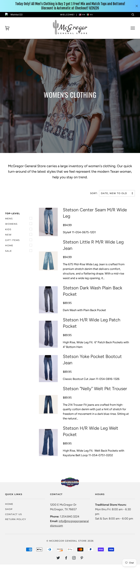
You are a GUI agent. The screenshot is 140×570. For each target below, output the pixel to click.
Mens (9, 218)
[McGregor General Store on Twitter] (58, 558)
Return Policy (15, 519)
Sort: (94, 193)
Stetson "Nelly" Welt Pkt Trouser (95, 388)
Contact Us (13, 514)
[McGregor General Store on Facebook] (66, 558)
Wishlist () (16, 14)
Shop (8, 509)
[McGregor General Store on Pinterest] (82, 558)
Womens (11, 223)
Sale (8, 250)
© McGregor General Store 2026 (70, 540)
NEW (8, 234)
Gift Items (12, 240)
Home (9, 245)
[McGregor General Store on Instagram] (74, 558)
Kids (8, 229)
